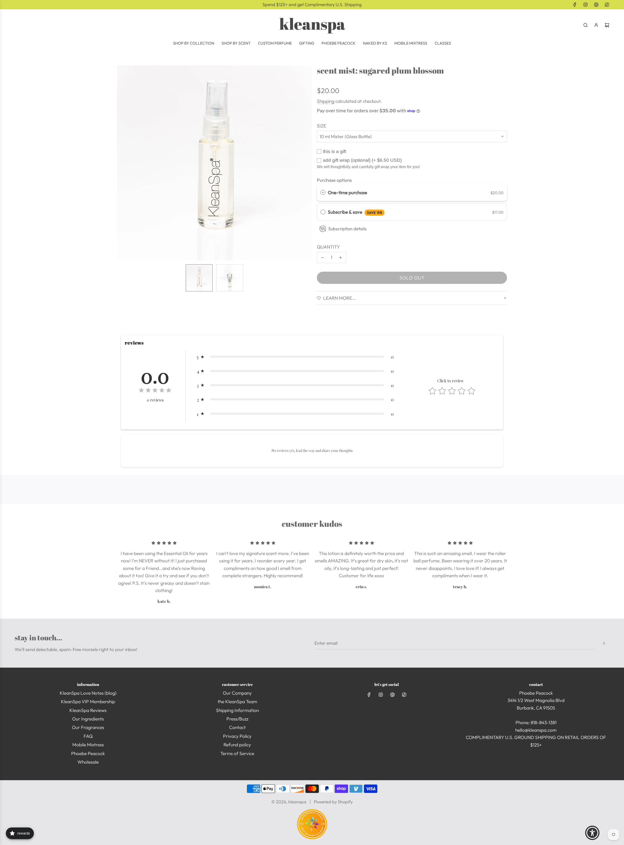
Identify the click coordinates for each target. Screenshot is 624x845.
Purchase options (334, 180)
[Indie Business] (312, 838)
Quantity (328, 247)
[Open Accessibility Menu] (592, 833)
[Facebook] (574, 4)
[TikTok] (607, 4)
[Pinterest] (596, 4)
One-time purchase (347, 192)
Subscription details (347, 228)
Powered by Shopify (333, 802)
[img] (155, 390)
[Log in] (596, 25)
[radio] (323, 192)
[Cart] (607, 25)
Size (321, 126)
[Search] (585, 25)
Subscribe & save (355, 212)
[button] (121, 163)
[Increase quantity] (340, 257)
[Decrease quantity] (322, 257)
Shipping (325, 101)
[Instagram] (585, 4)
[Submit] (604, 643)
